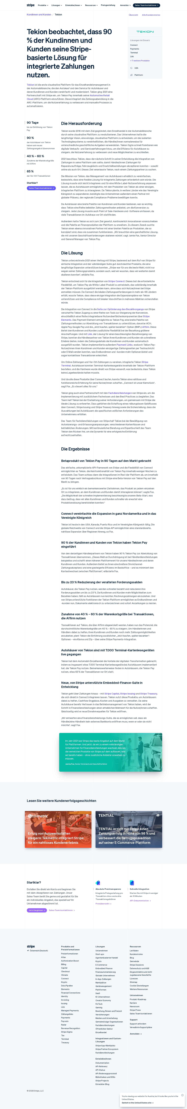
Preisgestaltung (108, 5)
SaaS (98, 993)
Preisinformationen (69, 953)
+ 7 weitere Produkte (140, 60)
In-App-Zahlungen (103, 979)
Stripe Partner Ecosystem (107, 1049)
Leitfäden (134, 950)
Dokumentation (102, 1063)
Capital (64, 968)
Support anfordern (138, 1023)
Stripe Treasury (148, 693)
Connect (65, 978)
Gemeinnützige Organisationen (109, 1021)
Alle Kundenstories (151, 15)
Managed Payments (70, 1010)
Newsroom (135, 1006)
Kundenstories (136, 954)
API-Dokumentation (139, 900)
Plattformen (101, 989)
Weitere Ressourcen (139, 989)
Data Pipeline (67, 985)
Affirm (145, 326)
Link (90, 334)
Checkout (65, 971)
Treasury (65, 1042)
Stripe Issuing (127, 693)
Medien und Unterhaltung (107, 1018)
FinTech (99, 1004)
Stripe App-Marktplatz (105, 1045)
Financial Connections (70, 992)
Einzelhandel (101, 1032)
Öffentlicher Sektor (104, 1028)
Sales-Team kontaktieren (145, 5)
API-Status (100, 1070)
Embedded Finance (104, 968)
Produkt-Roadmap (138, 999)
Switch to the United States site (137, 1102)
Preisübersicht (102, 903)
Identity (64, 996)
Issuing (64, 1003)
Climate (64, 975)
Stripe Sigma (66, 1032)
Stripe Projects (102, 1080)
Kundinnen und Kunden (39, 14)
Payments (65, 1017)
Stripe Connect (116, 281)
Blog (132, 957)
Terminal (65, 1039)
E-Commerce (101, 965)
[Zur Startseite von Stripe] (30, 946)
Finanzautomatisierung (106, 972)
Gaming (99, 1007)
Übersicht (133, 15)
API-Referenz (101, 1066)
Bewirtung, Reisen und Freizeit (109, 1011)
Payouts (64, 1021)
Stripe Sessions (137, 965)
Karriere (133, 1003)
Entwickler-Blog (102, 1084)
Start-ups (100, 954)
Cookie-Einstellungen (139, 985)
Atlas (63, 957)
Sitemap (133, 982)
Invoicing (65, 1000)
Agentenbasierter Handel (107, 957)
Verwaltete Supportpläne (141, 1027)
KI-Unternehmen (103, 996)
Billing (63, 964)
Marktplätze (101, 982)
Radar (63, 1024)
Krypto (64, 982)
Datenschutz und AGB (139, 968)
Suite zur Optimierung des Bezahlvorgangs (120, 309)
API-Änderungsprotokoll (106, 1073)
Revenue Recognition (70, 1028)
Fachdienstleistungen (120, 392)
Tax (62, 1035)
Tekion (30, 84)
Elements (65, 989)
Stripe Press (135, 1010)
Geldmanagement (104, 986)
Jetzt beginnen (36, 910)
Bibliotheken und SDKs (105, 1077)
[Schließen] (182, 1096)
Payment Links (125, 344)
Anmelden (124, 5)
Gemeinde (134, 961)
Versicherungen (102, 1014)
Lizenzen (134, 978)
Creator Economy (103, 1000)
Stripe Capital (111, 693)
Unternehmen (102, 950)
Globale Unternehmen (105, 975)
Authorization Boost (70, 960)
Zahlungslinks (67, 1014)
